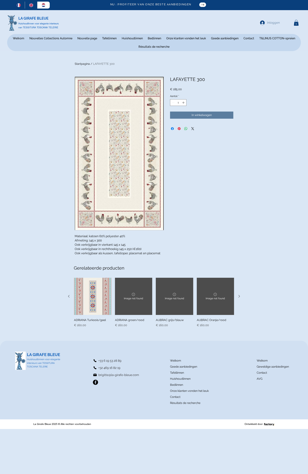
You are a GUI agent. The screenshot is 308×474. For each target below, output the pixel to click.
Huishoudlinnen (180, 378)
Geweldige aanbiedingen (273, 366)
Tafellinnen (177, 372)
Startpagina (82, 63)
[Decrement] (173, 102)
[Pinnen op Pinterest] (179, 129)
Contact (175, 397)
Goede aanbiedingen (182, 366)
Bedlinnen (176, 384)
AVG (259, 378)
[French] (19, 5)
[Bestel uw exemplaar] (202, 4)
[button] (296, 23)
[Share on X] (193, 129)
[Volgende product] (239, 296)
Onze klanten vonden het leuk (182, 391)
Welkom (175, 360)
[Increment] (183, 102)
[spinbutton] (178, 102)
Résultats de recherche (182, 403)
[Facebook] (95, 382)
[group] (154, 303)
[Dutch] (43, 5)
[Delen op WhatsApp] (186, 129)
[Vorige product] (69, 296)
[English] (31, 5)
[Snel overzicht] (92, 296)
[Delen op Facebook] (172, 129)
